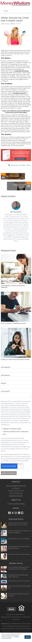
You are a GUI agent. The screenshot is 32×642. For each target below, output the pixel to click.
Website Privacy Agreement (10, 637)
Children (21, 165)
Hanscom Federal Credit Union (17, 614)
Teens (28, 165)
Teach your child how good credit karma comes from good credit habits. (16, 111)
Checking (14, 165)
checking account (19, 93)
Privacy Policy (16, 619)
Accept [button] (27, 637)
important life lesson (22, 71)
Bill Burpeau (6, 24)
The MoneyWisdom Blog (16, 504)
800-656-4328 (18, 493)
